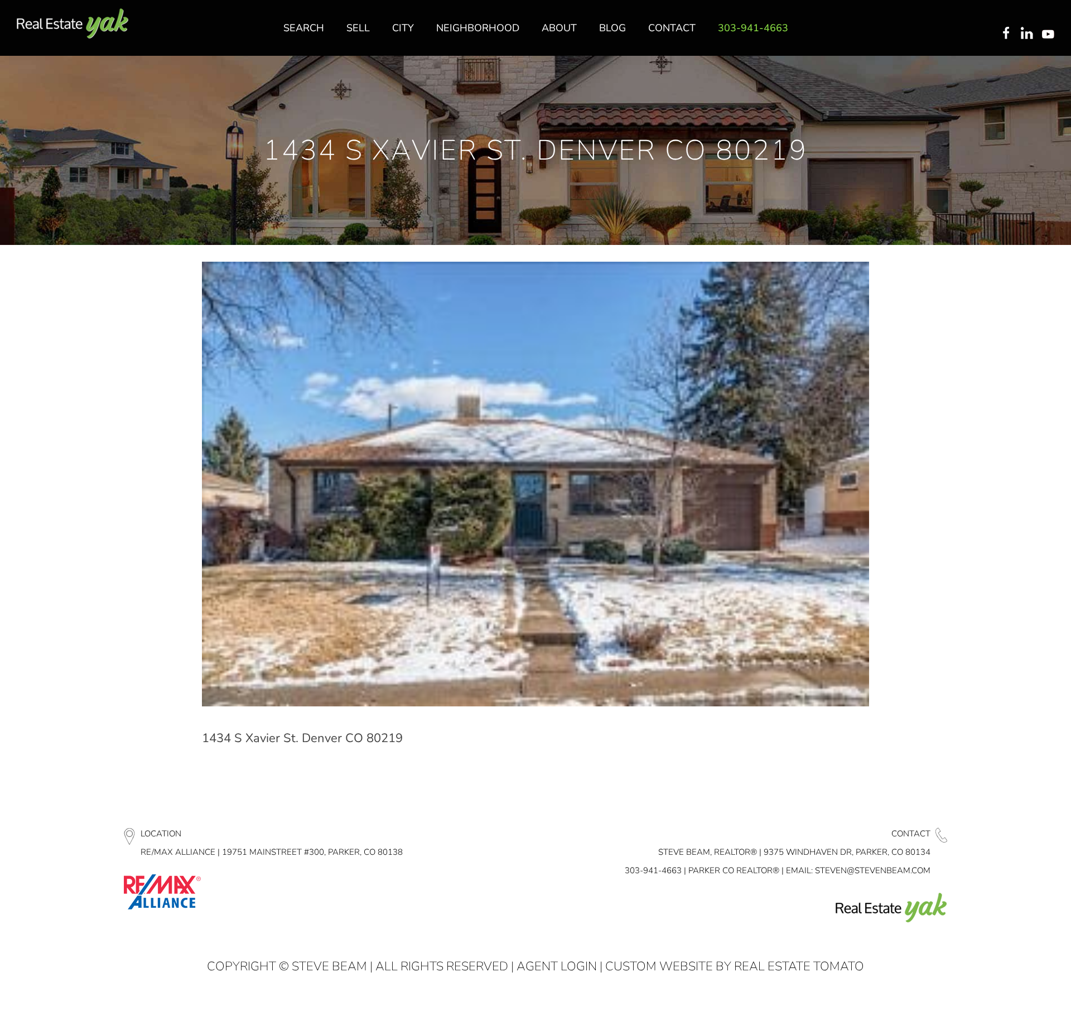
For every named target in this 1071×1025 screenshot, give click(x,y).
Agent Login (557, 966)
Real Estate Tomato (799, 966)
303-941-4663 (653, 870)
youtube (1050, 34)
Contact (910, 833)
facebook (1005, 34)
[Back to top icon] (1017, 1002)
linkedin (1028, 34)
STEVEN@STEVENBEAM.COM (872, 870)
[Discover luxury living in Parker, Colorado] (72, 23)
